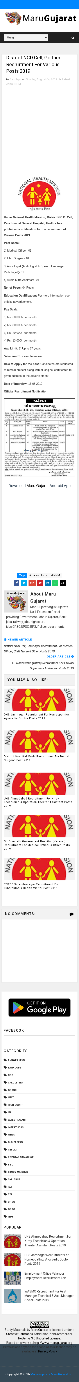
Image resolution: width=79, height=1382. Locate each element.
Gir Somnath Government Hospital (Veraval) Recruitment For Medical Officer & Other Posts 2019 (37, 845)
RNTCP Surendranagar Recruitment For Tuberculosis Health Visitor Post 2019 (31, 886)
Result (12, 1149)
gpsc (11, 1209)
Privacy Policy (47, 1351)
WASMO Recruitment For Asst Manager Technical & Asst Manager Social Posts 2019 (49, 1296)
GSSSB (12, 1090)
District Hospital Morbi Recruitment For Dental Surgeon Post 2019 (36, 758)
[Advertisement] (39, 128)
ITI (9, 1112)
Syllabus (14, 1179)
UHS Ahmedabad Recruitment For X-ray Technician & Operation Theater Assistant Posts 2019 (38, 802)
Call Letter (15, 1082)
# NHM (55, 575)
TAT (10, 1187)
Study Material (18, 1172)
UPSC (11, 1202)
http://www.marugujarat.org (52, 1343)
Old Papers (15, 1142)
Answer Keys (16, 1060)
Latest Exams (17, 1120)
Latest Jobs (16, 1127)
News (11, 1134)
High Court (15, 1105)
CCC (10, 1075)
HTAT (11, 1097)
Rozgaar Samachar (21, 1157)
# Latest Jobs (38, 575)
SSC (10, 1164)
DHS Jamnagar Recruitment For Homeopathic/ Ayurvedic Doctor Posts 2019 (36, 716)
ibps (11, 1216)
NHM (17, 84)
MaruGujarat (39, 1330)
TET (10, 1194)
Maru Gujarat (38, 485)
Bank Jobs (14, 1067)
